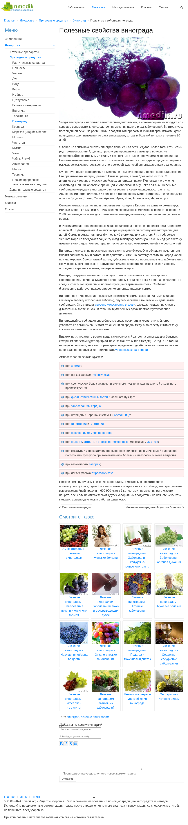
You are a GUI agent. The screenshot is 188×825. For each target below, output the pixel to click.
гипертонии (79, 423)
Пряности (19, 68)
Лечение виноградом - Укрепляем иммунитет (74, 701)
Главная (9, 796)
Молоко (17, 137)
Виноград (19, 121)
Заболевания (76, 7)
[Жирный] (61, 743)
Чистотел (18, 142)
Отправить (67, 778)
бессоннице (122, 415)
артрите (89, 441)
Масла (16, 169)
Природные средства (25, 57)
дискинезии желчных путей (89, 397)
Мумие (16, 147)
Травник (18, 174)
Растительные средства (28, 62)
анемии (76, 365)
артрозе (101, 441)
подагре (76, 441)
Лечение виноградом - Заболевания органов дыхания (169, 555)
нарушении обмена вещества (91, 432)
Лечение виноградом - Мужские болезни (153, 507)
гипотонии (97, 423)
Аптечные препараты (24, 52)
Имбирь (17, 94)
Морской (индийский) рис (29, 132)
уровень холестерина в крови (115, 304)
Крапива (18, 126)
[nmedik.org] (18, 6)
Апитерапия (20, 163)
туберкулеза (100, 374)
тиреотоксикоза (102, 473)
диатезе (152, 441)
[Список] (75, 743)
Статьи (163, 7)
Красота (146, 7)
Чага (15, 153)
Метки (23, 796)
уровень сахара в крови (131, 349)
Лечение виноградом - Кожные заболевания (137, 604)
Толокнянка (20, 116)
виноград (73, 716)
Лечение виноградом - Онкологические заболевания (106, 652)
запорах (94, 464)
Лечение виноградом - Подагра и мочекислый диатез (137, 652)
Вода (15, 84)
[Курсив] (66, 743)
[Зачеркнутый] (71, 743)
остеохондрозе (118, 441)
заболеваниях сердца (86, 406)
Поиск (36, 796)
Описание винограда (76, 507)
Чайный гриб (21, 158)
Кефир (16, 89)
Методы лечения (123, 7)
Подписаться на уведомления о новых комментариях (99, 773)
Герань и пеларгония (26, 105)
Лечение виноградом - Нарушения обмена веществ (74, 652)
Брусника (18, 110)
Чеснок (17, 73)
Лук (14, 78)
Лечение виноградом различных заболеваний (106, 701)
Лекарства (98, 7)
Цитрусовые (20, 100)
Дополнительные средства (28, 189)
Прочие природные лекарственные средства (29, 182)
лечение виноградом (95, 716)
